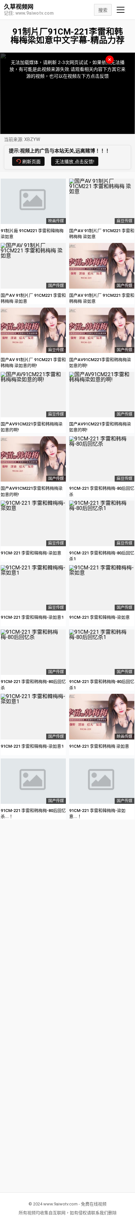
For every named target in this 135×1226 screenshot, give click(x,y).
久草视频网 (18, 7)
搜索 (102, 10)
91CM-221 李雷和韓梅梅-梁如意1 (32, 617)
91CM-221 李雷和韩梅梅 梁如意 (99, 746)
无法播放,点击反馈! (74, 161)
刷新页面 (31, 161)
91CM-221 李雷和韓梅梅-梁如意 (31, 552)
